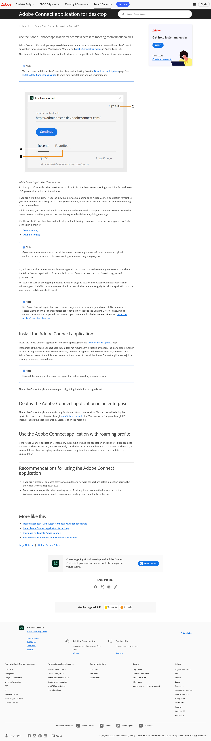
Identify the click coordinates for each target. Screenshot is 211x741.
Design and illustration (13, 678)
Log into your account (183, 669)
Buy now (123, 4)
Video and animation (13, 682)
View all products (11, 703)
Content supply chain (55, 673)
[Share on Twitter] (102, 588)
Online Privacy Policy (49, 545)
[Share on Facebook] (95, 588)
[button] (194, 4)
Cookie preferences (156, 736)
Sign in (204, 4)
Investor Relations (182, 694)
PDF (6, 686)
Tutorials (30, 649)
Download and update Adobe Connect (42, 532)
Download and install (141, 673)
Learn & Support (102, 4)
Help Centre (137, 669)
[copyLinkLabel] (115, 588)
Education (93, 669)
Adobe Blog (179, 715)
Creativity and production (57, 682)
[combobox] (155, 14)
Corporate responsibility (184, 690)
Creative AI (9, 669)
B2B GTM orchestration (56, 686)
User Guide (31, 646)
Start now (119, 653)
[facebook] (29, 735)
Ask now (76, 653)
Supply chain (180, 699)
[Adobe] (6, 4)
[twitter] (40, 735)
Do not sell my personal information (179, 736)
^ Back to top (186, 633)
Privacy (132, 736)
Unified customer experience (58, 678)
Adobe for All (180, 711)
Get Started (31, 642)
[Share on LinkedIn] (109, 588)
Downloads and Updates (106, 71)
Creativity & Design (24, 4)
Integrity (178, 707)
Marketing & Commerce (75, 4)
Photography (10, 673)
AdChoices (202, 736)
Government (94, 678)
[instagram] (34, 735)
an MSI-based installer (72, 416)
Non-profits (94, 673)
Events (177, 682)
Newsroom (179, 686)
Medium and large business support (146, 686)
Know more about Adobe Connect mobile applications (50, 537)
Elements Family (11, 694)
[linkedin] (45, 735)
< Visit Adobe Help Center (37, 631)
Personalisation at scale (56, 669)
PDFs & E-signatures (48, 4)
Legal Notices (26, 545)
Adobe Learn (137, 682)
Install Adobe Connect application (39, 74)
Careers (178, 678)
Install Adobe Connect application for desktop (46, 528)
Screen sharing (30, 230)
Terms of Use (142, 736)
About (177, 673)
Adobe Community (140, 678)
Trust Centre (179, 703)
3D (6, 690)
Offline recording (31, 234)
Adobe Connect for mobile (88, 48)
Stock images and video (14, 699)
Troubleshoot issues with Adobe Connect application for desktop (55, 523)
